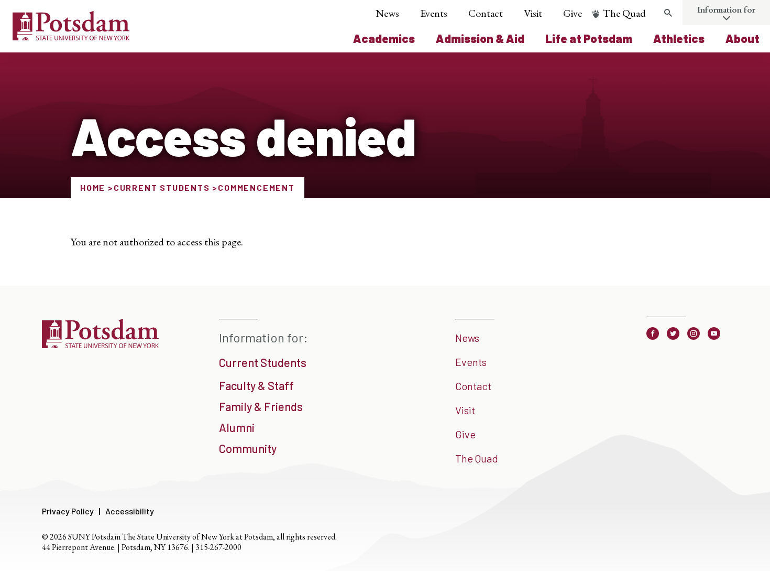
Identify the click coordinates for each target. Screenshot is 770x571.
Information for (726, 9)
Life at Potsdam (588, 38)
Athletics (679, 38)
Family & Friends (261, 406)
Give (572, 13)
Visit (533, 13)
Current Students (162, 187)
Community (248, 448)
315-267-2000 (218, 547)
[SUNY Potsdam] (100, 344)
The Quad (624, 13)
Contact (485, 13)
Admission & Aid (480, 38)
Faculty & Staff (256, 385)
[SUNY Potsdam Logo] (71, 37)
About (742, 38)
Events (433, 13)
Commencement (256, 187)
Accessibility (129, 511)
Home (92, 187)
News (387, 13)
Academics (384, 38)
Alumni (237, 427)
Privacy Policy (68, 511)
